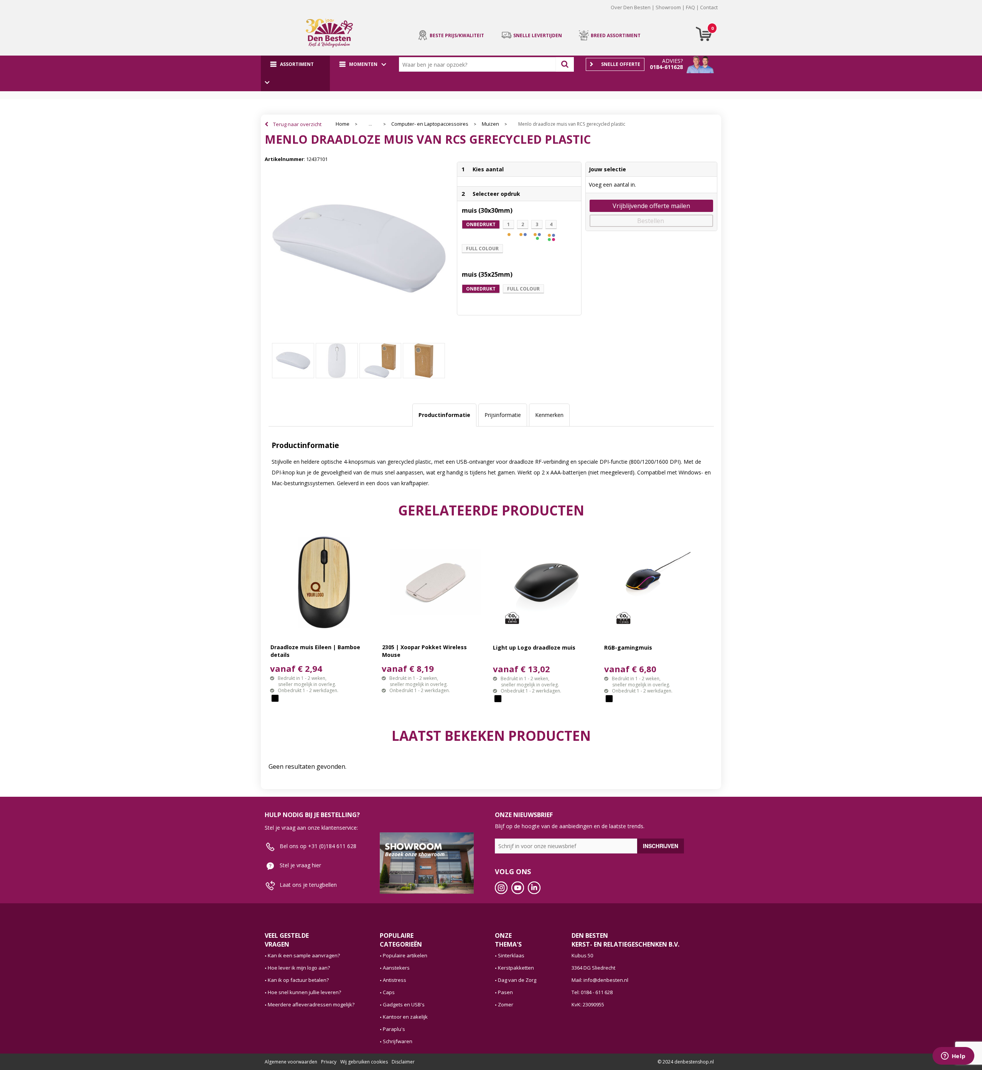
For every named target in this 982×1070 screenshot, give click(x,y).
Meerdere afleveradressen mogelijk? (311, 1004)
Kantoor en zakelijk (405, 1016)
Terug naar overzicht (297, 124)
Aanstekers (396, 967)
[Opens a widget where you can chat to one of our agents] (953, 1056)
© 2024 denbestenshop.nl (685, 1062)
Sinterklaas (511, 955)
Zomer (505, 1004)
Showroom (668, 7)
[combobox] (479, 64)
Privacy (328, 1062)
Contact (709, 7)
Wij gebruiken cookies (364, 1062)
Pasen (505, 992)
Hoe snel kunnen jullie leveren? (304, 992)
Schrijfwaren (397, 1041)
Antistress (394, 979)
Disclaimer (403, 1062)
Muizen (490, 123)
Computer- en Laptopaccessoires (429, 123)
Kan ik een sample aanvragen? (304, 955)
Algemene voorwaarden (291, 1062)
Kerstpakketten (516, 967)
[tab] (444, 415)
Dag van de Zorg (517, 979)
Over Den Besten (631, 7)
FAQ (690, 7)
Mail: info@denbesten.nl (600, 979)
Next (729, 13)
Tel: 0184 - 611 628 (592, 992)
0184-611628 (666, 67)
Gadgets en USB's (404, 1004)
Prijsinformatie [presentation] (502, 414)
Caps (389, 992)
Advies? (672, 60)
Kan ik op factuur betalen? (298, 979)
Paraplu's (394, 1029)
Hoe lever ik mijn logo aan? (299, 967)
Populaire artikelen (405, 955)
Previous (253, 13)
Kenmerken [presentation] (549, 414)
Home (342, 123)
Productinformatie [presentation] (444, 414)
